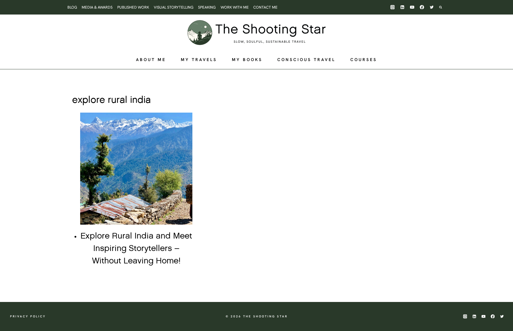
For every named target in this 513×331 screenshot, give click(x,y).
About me (151, 59)
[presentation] (136, 169)
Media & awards (97, 7)
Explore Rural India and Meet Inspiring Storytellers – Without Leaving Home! (136, 248)
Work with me (235, 7)
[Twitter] (432, 7)
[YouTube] (412, 7)
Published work (133, 7)
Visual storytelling (174, 7)
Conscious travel (306, 59)
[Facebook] (422, 7)
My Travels (199, 59)
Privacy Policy (28, 316)
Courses (363, 59)
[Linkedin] (402, 7)
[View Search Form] (443, 7)
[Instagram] (392, 7)
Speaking (207, 7)
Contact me (265, 7)
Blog (72, 7)
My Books (247, 59)
